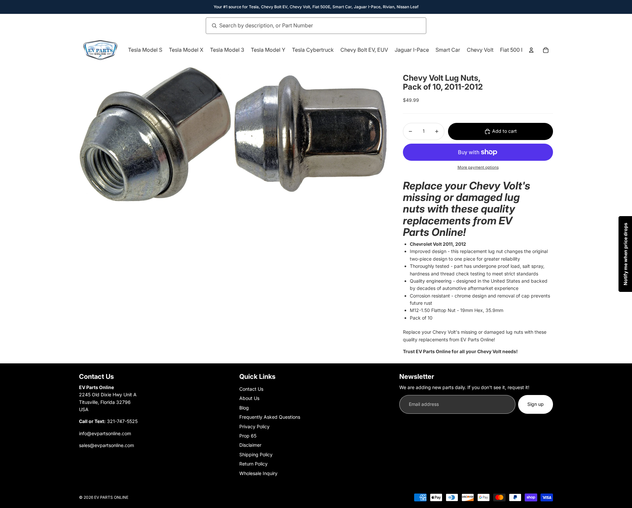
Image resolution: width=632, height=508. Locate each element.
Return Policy (253, 463)
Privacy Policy (254, 426)
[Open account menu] (531, 50)
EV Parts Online (111, 497)
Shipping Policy (256, 454)
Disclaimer (250, 445)
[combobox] (308, 26)
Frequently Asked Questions (269, 417)
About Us (249, 398)
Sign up (535, 404)
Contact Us (251, 389)
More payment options (478, 167)
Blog (244, 407)
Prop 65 (247, 435)
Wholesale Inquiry (258, 473)
